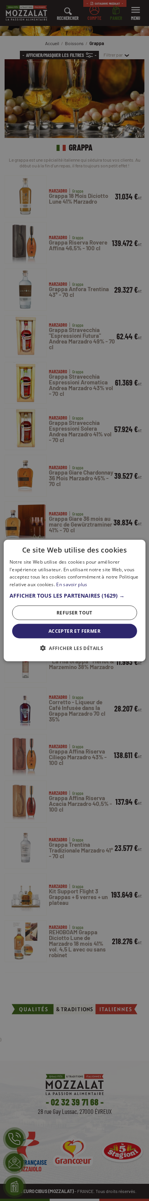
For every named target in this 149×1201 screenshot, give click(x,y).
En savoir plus (71, 584)
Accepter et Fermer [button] (74, 631)
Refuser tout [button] (74, 612)
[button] (75, 595)
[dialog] (74, 600)
